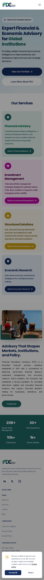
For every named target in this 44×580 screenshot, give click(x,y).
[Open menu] (39, 4)
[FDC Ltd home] (9, 5)
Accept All (13, 573)
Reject (31, 573)
